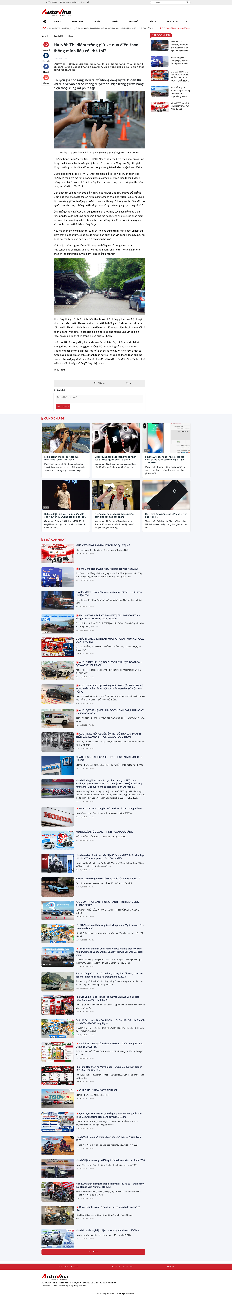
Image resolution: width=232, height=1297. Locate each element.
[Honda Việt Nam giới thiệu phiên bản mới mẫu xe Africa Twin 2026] (57, 1145)
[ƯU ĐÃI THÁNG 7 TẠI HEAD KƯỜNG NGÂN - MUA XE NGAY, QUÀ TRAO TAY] (57, 647)
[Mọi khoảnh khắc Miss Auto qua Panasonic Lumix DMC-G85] (66, 438)
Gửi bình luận (63, 406)
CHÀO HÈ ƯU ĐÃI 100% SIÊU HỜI (98, 1090)
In (129, 383)
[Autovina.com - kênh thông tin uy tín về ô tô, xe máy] (56, 11)
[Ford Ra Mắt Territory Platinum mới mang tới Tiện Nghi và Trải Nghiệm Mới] (57, 600)
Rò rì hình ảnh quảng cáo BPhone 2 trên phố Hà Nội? (166, 515)
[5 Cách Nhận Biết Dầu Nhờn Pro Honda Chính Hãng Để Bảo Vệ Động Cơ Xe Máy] (57, 1052)
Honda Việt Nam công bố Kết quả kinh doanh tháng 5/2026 (110, 808)
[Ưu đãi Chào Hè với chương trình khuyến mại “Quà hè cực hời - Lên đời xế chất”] (57, 933)
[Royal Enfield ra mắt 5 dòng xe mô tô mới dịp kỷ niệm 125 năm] (57, 1215)
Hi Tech (46, 450)
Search (187, 2)
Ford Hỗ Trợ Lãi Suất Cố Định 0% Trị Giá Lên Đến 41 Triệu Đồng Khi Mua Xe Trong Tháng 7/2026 (130, 28)
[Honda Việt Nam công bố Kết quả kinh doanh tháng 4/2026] (57, 1262)
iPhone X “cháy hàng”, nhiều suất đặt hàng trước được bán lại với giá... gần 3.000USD (164, 460)
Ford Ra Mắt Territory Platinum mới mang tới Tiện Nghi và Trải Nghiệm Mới (57, 28)
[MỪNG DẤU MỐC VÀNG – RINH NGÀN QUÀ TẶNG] (57, 840)
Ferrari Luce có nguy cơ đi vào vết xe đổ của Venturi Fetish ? (108, 879)
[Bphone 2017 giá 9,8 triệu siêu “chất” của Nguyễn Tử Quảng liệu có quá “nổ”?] (66, 495)
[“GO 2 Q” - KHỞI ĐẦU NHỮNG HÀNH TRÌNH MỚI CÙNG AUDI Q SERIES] (57, 910)
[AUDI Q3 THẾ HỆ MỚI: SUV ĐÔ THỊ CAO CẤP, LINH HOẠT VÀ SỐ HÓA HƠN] (57, 718)
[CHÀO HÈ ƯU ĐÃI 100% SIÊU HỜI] (57, 1098)
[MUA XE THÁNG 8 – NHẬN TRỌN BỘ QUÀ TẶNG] (57, 553)
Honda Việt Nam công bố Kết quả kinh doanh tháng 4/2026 (107, 1254)
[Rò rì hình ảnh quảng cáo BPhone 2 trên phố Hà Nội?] (166, 495)
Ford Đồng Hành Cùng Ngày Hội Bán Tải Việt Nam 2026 (109, 569)
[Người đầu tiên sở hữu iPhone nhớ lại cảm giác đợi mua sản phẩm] (116, 495)
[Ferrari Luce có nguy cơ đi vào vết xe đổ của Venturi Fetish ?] (57, 887)
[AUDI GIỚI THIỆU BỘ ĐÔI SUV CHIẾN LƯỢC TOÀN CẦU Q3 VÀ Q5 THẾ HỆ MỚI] (57, 670)
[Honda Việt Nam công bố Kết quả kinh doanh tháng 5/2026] (57, 816)
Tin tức (91, 553)
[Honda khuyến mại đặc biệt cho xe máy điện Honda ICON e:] (57, 1238)
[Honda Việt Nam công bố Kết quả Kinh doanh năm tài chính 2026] (57, 1168)
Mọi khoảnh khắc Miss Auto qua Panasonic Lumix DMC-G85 (61, 458)
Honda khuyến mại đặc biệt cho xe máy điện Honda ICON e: (108, 1230)
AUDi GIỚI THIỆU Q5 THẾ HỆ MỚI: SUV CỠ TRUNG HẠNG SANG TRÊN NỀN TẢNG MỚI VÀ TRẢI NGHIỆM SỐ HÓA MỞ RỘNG (109, 688)
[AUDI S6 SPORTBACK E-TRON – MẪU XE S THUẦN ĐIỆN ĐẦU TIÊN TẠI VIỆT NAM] (57, 1285)
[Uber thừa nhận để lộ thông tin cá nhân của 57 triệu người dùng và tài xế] (116, 438)
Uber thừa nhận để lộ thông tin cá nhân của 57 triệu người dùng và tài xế (115, 458)
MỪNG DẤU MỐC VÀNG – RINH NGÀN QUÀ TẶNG (104, 832)
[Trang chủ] (44, 21)
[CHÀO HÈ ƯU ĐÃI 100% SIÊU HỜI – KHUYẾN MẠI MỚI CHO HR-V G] (57, 765)
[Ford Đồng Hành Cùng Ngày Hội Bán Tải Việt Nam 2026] (57, 577)
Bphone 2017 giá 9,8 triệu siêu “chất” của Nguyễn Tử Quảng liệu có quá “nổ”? (65, 515)
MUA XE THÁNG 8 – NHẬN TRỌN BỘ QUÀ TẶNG (103, 545)
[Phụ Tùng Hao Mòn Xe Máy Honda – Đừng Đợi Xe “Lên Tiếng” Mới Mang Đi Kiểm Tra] (57, 1075)
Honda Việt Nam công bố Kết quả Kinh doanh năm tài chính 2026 (110, 1160)
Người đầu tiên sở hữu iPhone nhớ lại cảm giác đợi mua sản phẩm (114, 515)
